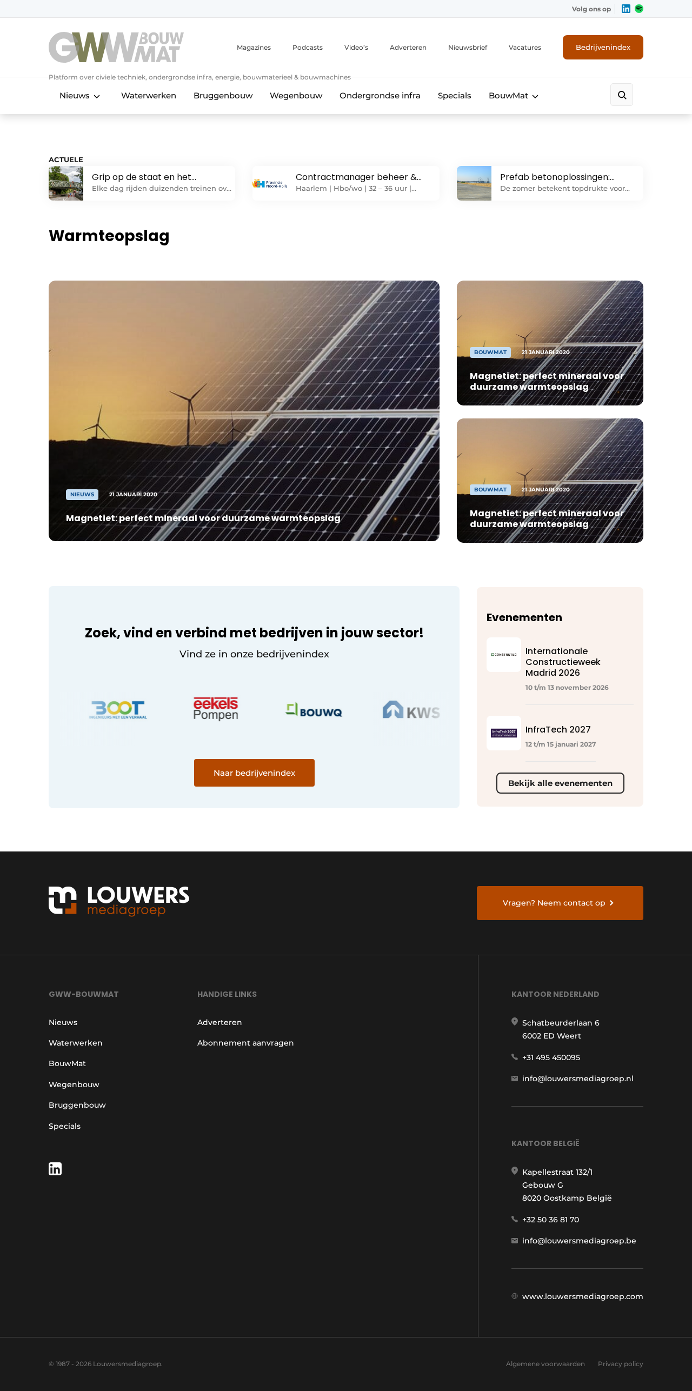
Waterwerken (148, 95)
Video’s (356, 47)
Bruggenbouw (223, 95)
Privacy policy (620, 1364)
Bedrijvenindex (603, 47)
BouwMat (508, 95)
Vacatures (525, 47)
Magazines (254, 47)
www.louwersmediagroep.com (582, 1296)
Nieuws (74, 95)
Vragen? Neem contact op (554, 903)
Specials (454, 95)
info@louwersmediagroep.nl (578, 1078)
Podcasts (307, 47)
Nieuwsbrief (467, 47)
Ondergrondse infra (380, 95)
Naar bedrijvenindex (254, 773)
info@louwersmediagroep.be (579, 1241)
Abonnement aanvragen (245, 1043)
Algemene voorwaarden (545, 1364)
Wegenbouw (296, 95)
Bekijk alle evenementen (560, 783)
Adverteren (408, 47)
